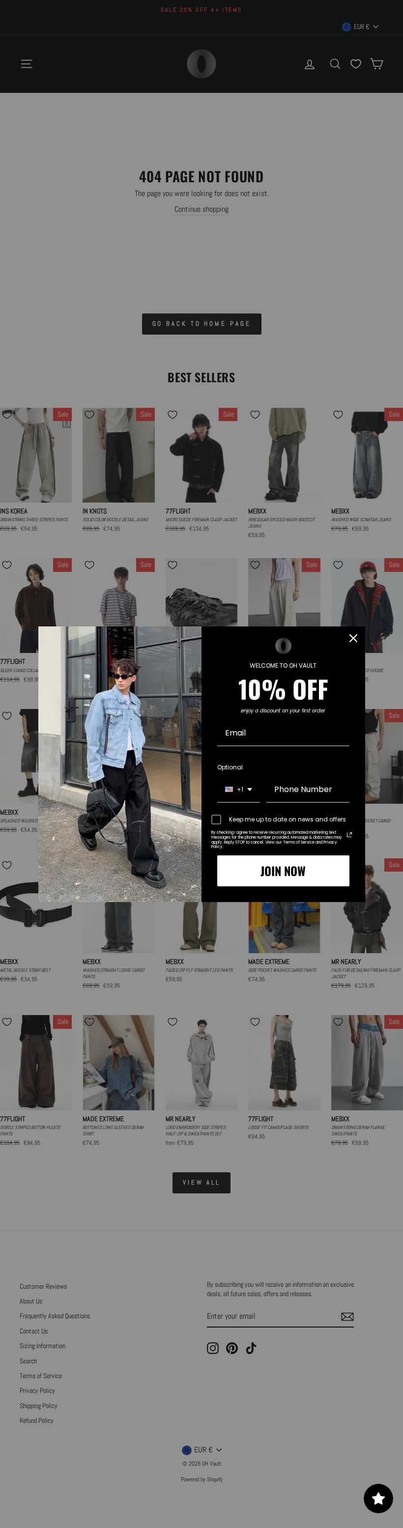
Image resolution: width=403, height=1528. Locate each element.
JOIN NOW (283, 870)
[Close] (353, 638)
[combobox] (238, 790)
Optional (230, 767)
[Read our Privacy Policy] (349, 835)
